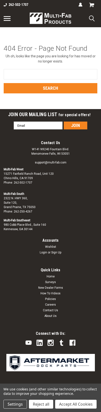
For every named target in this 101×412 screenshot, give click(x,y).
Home (51, 276)
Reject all (41, 404)
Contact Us (50, 310)
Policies (50, 299)
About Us (50, 316)
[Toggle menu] (7, 18)
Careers (50, 304)
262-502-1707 (18, 5)
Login (43, 252)
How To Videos (50, 293)
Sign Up (56, 252)
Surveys (50, 282)
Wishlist (50, 247)
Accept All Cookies (76, 404)
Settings (15, 404)
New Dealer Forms (50, 287)
